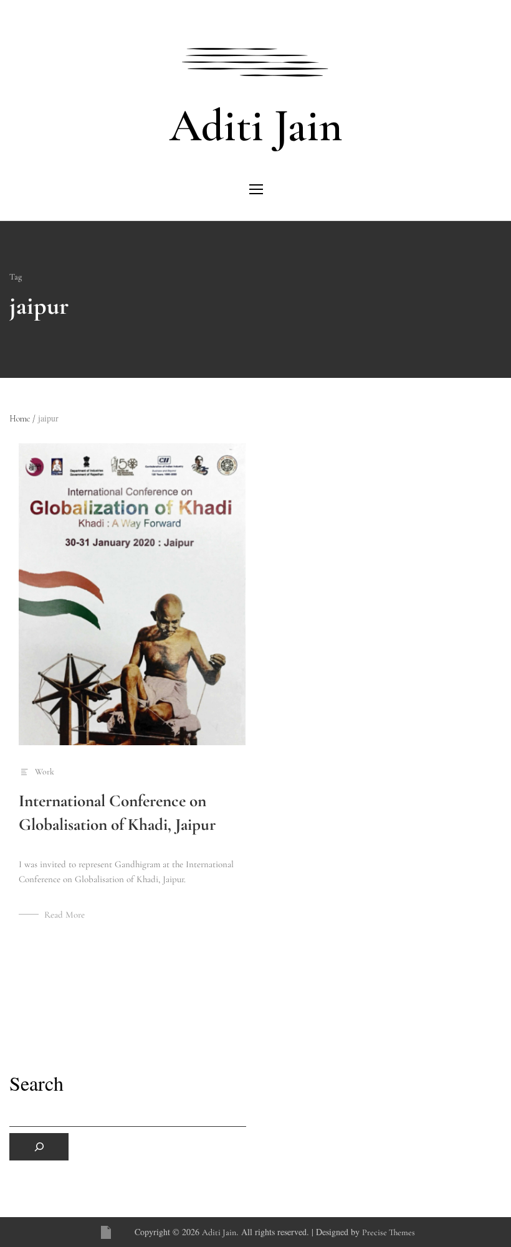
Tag (15, 276)
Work (44, 771)
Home (22, 418)
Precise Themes (388, 1232)
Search (36, 1083)
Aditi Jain (256, 125)
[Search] (39, 1146)
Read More (64, 914)
